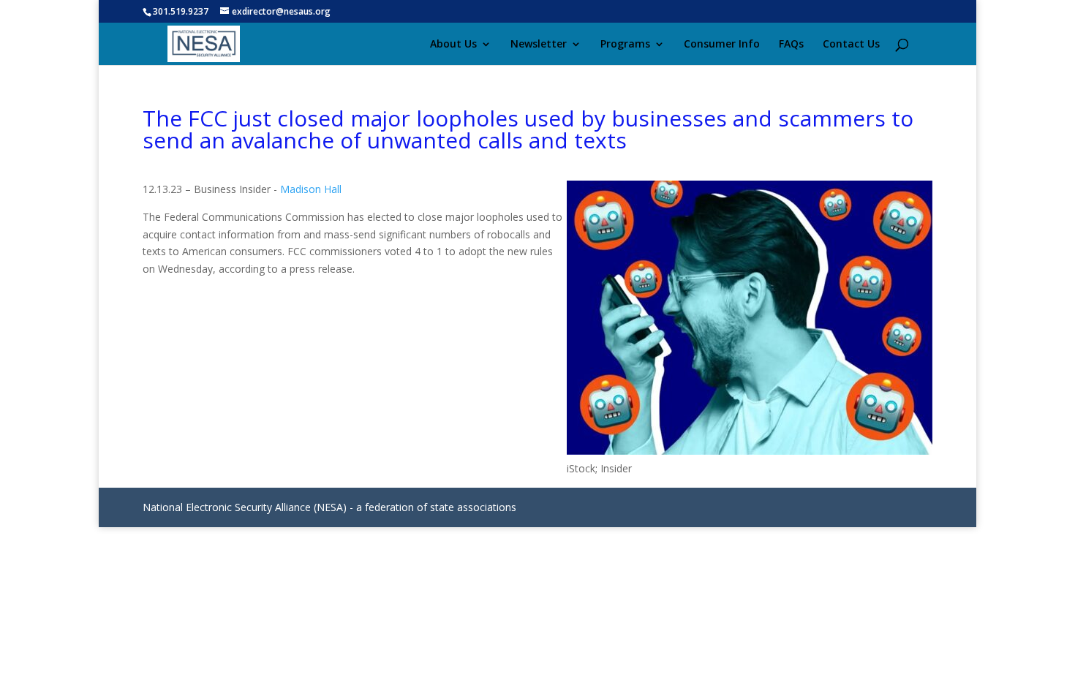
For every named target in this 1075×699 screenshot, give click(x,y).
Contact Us (851, 44)
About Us (453, 44)
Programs (625, 44)
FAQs (791, 44)
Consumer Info (722, 44)
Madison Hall (311, 189)
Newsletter (538, 44)
